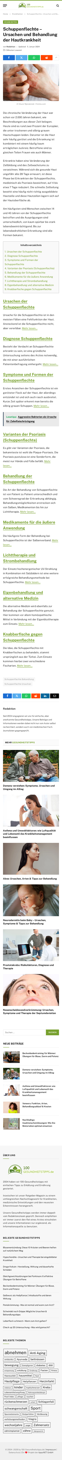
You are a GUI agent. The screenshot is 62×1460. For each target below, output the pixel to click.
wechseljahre (13, 1425)
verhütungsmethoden (14, 1419)
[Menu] (5, 5)
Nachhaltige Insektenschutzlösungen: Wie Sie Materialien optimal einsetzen (38, 1123)
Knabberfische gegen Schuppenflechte (28, 289)
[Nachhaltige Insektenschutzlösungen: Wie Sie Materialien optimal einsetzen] (11, 1124)
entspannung (9, 1370)
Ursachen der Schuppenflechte (23, 251)
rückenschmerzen (16, 1401)
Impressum (51, 1449)
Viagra (32, 1418)
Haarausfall (10, 1375)
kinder (18, 1387)
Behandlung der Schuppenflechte (25, 272)
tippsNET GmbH (45, 1452)
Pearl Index (9, 1397)
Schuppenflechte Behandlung (19, 679)
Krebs (46, 1387)
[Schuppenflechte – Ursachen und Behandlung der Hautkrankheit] (31, 82)
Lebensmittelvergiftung (14, 1392)
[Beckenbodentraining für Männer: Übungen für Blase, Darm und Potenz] (11, 1057)
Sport (36, 1408)
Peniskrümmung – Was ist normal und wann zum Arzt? (28, 1305)
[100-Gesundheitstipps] (31, 5)
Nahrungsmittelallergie (36, 1392)
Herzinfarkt (47, 1381)
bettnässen (37, 1359)
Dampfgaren (27, 1365)
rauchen (29, 1397)
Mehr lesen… (29, 328)
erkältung (21, 1370)
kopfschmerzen (33, 1387)
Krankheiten (10, 22)
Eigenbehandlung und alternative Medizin (29, 285)
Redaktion (10, 47)
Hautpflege (12, 1381)
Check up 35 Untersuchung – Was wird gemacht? (26, 1327)
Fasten (44, 1370)
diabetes (40, 1365)
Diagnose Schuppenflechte (21, 255)
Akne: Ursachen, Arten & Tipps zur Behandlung (30, 878)
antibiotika (9, 1359)
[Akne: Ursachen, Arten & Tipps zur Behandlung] (31, 859)
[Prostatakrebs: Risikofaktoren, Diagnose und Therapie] (31, 945)
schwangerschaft (16, 1408)
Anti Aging (37, 1353)
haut (37, 1376)
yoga (28, 1425)
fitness (54, 1370)
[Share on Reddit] (47, 57)
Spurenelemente (11, 1414)
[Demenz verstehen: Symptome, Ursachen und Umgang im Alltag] (31, 766)
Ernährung (33, 1370)
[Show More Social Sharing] (56, 57)
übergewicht (38, 1431)
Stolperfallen (28, 1414)
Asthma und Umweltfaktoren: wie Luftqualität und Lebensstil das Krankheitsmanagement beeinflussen (29, 834)
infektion (7, 1388)
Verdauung (42, 1414)
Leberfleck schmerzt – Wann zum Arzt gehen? (25, 1321)
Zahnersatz (41, 1425)
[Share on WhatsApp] (34, 57)
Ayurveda (22, 1359)
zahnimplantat (12, 1431)
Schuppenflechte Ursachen (18, 684)
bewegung (12, 1365)
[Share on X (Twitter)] (22, 57)
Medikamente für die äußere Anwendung (29, 276)
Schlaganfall (46, 1401)
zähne (27, 1430)
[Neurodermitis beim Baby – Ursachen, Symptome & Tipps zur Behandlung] (31, 900)
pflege (20, 1397)
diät (51, 1365)
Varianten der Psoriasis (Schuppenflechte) (29, 268)
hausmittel (25, 1375)
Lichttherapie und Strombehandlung (26, 281)
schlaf (33, 1402)
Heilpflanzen (29, 1381)
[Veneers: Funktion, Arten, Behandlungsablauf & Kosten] (11, 1107)
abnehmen (15, 1352)
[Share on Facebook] (9, 57)
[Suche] (57, 5)
